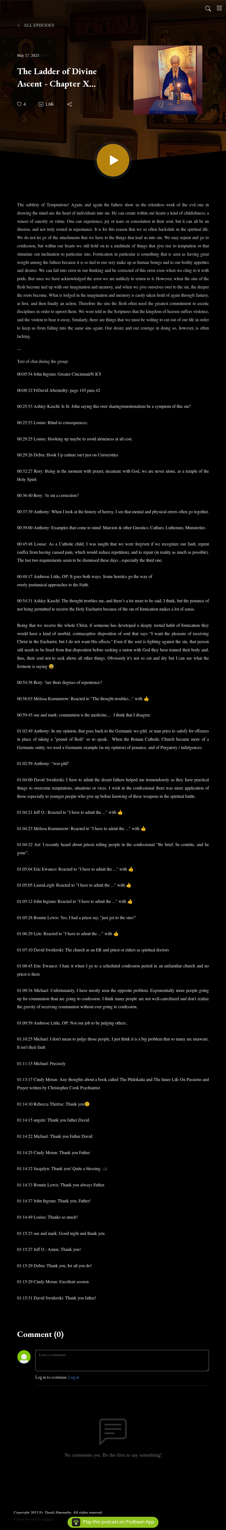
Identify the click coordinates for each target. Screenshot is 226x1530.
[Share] (70, 104)
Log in (73, 1377)
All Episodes (38, 25)
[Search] (208, 8)
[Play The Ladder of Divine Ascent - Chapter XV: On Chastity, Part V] (113, 160)
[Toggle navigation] (219, 8)
